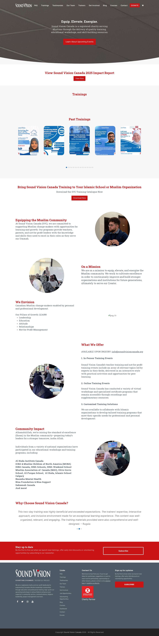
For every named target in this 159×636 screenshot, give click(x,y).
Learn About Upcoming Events (79, 42)
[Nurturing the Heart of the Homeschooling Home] (28, 140)
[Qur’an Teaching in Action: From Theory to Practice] (131, 140)
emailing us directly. (93, 583)
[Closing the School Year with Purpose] (79, 140)
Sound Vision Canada (72, 632)
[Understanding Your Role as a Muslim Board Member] (105, 140)
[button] (142, 5)
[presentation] (19, 147)
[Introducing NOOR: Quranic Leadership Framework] (54, 140)
